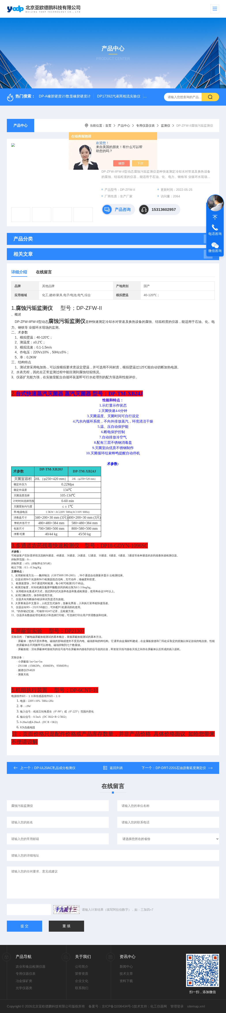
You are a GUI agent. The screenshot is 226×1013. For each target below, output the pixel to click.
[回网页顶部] (215, 217)
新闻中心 (126, 966)
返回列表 (116, 768)
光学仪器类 (24, 988)
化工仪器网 (158, 1006)
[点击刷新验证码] (66, 909)
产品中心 (20, 125)
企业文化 (81, 981)
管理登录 (177, 1006)
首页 (108, 125)
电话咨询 (215, 234)
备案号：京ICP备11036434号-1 (111, 1006)
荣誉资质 (81, 973)
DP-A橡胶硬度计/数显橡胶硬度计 (65, 96)
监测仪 (165, 125)
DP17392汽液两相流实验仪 (118, 96)
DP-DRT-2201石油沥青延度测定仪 (181, 768)
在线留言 (44, 272)
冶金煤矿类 (24, 981)
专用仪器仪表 (145, 125)
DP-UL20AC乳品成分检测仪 (54, 768)
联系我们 (81, 988)
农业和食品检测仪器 (30, 966)
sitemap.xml (196, 1006)
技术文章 (126, 973)
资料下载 (126, 981)
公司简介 (81, 966)
